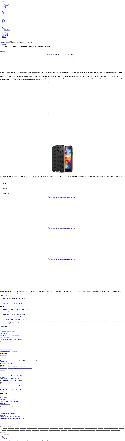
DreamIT (1, 49)
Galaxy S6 (6, 8)
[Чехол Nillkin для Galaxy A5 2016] (3, 361)
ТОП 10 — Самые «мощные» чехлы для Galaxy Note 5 (11, 385)
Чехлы (3, 19)
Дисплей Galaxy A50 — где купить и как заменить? (11, 339)
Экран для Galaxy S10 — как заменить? (8, 351)
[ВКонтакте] (2, 326)
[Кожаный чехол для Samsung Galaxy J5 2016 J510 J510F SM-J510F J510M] (12, 366)
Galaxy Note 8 (6, 29)
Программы (4, 10)
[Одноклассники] (3, 326)
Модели (3, 17)
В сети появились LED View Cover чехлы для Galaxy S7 (11, 380)
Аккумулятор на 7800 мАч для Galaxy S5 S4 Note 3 (14, 298)
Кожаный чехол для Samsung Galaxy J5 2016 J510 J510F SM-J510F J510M (16, 368)
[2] (10, 322)
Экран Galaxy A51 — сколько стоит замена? (9, 335)
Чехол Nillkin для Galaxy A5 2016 (7, 363)
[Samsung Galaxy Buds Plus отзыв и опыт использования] (10, 416)
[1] (9, 322)
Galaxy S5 (6, 9)
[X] (6, 326)
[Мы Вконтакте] (0, 395)
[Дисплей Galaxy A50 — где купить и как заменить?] (5, 337)
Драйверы (4, 22)
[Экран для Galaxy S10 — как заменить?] (6, 349)
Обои (3, 12)
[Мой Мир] (4, 326)
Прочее (3, 435)
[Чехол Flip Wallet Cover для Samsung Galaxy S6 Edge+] (9, 387)
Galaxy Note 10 (4, 28)
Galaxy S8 (4, 6)
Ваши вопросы (4, 436)
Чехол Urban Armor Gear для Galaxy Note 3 (12, 303)
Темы (3, 13)
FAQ (3, 36)
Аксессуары (4, 18)
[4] (12, 322)
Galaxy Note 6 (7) (7, 3)
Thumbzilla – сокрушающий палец (12, 329)
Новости (3, 1)
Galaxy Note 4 (6, 5)
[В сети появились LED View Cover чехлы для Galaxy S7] (10, 378)
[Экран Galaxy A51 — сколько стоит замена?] (7, 333)
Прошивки (4, 23)
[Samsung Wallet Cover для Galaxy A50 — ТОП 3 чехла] (3, 355)
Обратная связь (4, 438)
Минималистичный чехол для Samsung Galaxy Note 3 (14, 300)
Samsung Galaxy (3, 42)
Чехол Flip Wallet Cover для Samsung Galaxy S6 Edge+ (11, 389)
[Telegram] (7, 326)
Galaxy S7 (6, 7)
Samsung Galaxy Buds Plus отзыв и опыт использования (12, 418)
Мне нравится (6, 434)
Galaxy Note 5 (6, 4)
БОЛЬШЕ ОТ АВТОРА (11, 331)
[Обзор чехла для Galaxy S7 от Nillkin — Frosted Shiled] (2, 373)
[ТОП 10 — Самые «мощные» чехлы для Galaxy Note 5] (9, 383)
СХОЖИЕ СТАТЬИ (3, 331)
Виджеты (3, 20)
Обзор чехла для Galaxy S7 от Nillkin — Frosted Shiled (11, 375)
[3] (11, 322)
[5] (13, 322)
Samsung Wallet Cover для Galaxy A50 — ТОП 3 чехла (11, 357)
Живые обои (4, 21)
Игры (3, 11)
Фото (3, 437)
